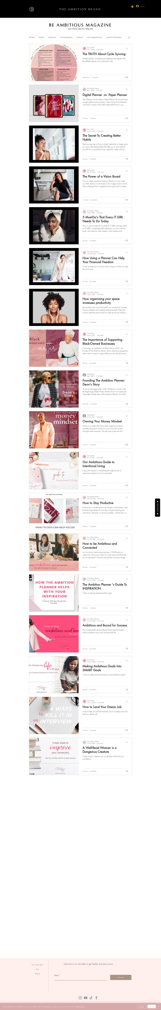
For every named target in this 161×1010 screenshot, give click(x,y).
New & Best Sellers (37, 965)
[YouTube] (85, 998)
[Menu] (32, 9)
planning (80, 37)
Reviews (158, 507)
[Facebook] (96, 998)
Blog (37, 969)
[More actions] (127, 48)
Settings (142, 1007)
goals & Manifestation (113, 37)
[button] (132, 6)
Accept (151, 1007)
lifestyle (41, 37)
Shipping (37, 974)
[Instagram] (80, 998)
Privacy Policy (80, 1006)
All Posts (31, 37)
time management (66, 37)
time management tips (94, 37)
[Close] (158, 1006)
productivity (52, 37)
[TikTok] (91, 998)
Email (56, 975)
